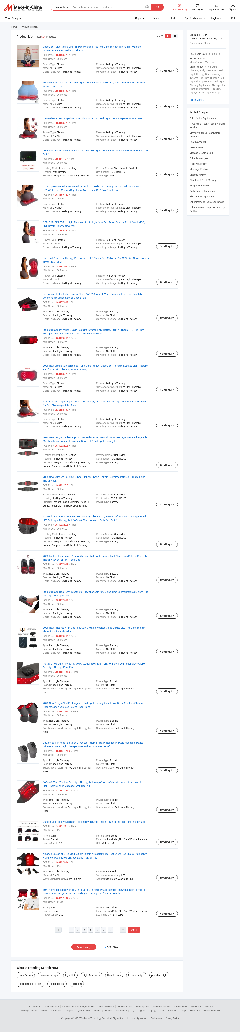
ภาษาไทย (171, 1010)
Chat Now (112, 946)
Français (69, 1010)
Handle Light (114, 975)
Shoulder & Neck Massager (204, 180)
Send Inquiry (167, 70)
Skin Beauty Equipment (202, 196)
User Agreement (139, 1018)
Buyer (156, 18)
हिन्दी (162, 1010)
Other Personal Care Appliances (207, 202)
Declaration (156, 1018)
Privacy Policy (172, 1018)
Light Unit (70, 975)
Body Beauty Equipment (203, 191)
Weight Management (201, 185)
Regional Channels (161, 1006)
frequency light (136, 975)
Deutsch (108, 1010)
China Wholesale (106, 1006)
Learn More (197, 99)
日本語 (153, 1010)
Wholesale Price (124, 1006)
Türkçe (183, 1010)
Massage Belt (197, 147)
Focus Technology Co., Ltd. (97, 1018)
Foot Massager (198, 142)
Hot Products (34, 1006)
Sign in (232, 9)
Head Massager (198, 163)
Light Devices (25, 975)
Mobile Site (196, 1006)
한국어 (143, 1010)
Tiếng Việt (195, 1010)
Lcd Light (77, 983)
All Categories (15, 18)
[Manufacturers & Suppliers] (23, 7)
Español (43, 1010)
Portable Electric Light (30, 983)
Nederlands (121, 1010)
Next (133, 929)
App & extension (193, 18)
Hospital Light (57, 983)
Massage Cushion (199, 169)
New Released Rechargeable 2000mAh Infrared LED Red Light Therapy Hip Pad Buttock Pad (93, 118)
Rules (234, 18)
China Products (51, 1006)
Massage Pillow (198, 174)
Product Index (180, 1006)
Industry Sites (142, 1006)
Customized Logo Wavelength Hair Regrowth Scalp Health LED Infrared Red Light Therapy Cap (94, 821)
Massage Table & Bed (201, 152)
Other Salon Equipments (203, 118)
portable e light (159, 975)
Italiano (97, 1010)
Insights (209, 1006)
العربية (133, 1010)
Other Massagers (199, 158)
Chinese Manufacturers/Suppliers (78, 1006)
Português (56, 1010)
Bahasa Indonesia (211, 1010)
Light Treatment (91, 975)
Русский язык (83, 1010)
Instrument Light (49, 975)
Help (173, 18)
